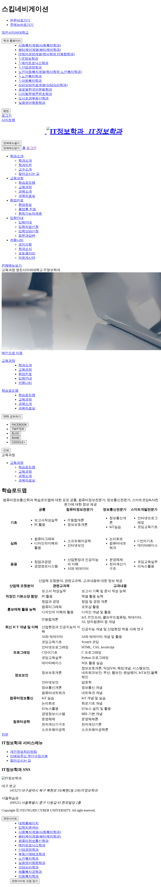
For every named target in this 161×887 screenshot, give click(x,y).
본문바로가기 (20, 20)
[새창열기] (43, 131)
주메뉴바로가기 (22, 24)
